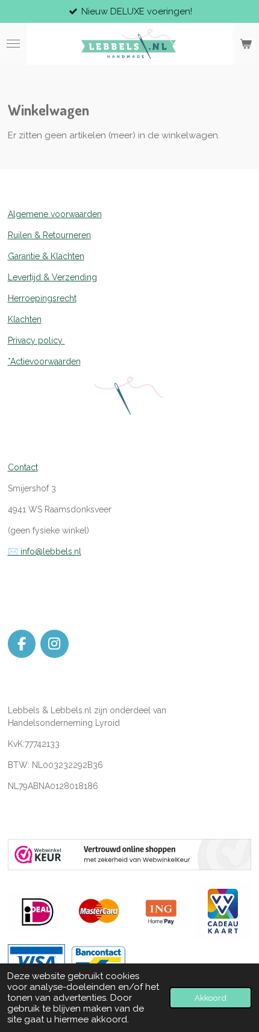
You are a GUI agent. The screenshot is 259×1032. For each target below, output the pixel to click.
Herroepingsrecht (42, 298)
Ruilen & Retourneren (49, 235)
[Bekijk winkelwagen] (245, 44)
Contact (23, 467)
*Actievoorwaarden (44, 361)
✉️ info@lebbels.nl (44, 551)
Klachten (25, 319)
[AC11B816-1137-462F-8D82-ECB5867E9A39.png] (98, 962)
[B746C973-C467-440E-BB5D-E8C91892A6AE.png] (36, 962)
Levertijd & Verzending (52, 277)
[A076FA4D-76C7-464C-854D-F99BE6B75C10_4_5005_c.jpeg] (161, 911)
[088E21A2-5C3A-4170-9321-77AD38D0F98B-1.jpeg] (223, 911)
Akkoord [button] (210, 998)
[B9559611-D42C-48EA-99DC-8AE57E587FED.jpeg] (36, 911)
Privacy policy (36, 340)
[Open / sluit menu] (13, 44)
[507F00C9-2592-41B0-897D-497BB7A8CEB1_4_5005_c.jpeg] (98, 911)
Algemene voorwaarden (55, 214)
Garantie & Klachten (46, 256)
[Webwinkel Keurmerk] (130, 867)
